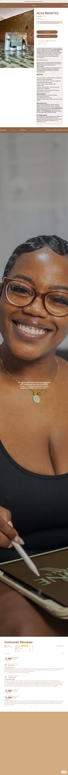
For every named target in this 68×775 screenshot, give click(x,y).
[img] (11, 657)
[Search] (4, 5)
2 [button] (32, 707)
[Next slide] (66, 1)
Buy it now (47, 36)
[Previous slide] (1, 1)
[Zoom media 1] (17, 38)
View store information (42, 44)
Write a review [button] (60, 646)
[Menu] (1, 5)
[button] (18, 645)
